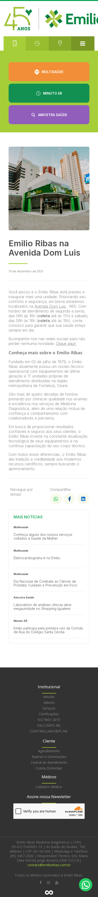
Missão (48, 696)
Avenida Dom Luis (50, 306)
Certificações (49, 714)
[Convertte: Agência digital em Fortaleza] (49, 892)
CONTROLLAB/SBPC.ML (49, 731)
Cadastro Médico (49, 786)
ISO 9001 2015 (49, 719)
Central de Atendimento (49, 762)
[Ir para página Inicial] (49, 19)
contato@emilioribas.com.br (49, 865)
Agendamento (49, 751)
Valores (49, 702)
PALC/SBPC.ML (49, 725)
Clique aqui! (66, 343)
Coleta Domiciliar (49, 768)
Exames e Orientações (49, 756)
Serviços (49, 708)
